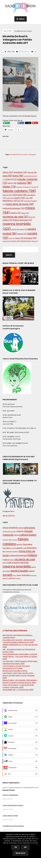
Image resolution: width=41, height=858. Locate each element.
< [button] (5, 275)
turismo (29, 31)
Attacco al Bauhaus (10, 795)
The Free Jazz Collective (16, 630)
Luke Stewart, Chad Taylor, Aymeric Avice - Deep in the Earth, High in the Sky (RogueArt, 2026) (19, 675)
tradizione (7, 241)
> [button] (35, 275)
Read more (20, 853)
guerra (19, 198)
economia (20, 187)
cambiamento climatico (9, 531)
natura (25, 213)
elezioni (28, 187)
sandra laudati (19, 570)
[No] (38, 845)
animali (32, 172)
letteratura (10, 200)
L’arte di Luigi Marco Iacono (13, 805)
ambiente (20, 172)
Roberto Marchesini (22, 220)
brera (17, 175)
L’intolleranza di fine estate (13, 826)
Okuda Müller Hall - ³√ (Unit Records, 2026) (18, 690)
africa (8, 172)
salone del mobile (19, 229)
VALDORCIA (25, 241)
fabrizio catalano (19, 191)
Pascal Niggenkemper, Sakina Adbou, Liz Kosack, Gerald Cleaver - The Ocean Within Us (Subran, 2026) (20, 656)
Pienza (32, 217)
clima (12, 183)
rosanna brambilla (17, 566)
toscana (30, 238)
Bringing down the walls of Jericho (15, 671)
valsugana (32, 155)
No (25, 847)
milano (32, 555)
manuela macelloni (11, 551)
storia (12, 238)
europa (35, 187)
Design (9, 186)
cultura (24, 183)
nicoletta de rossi (20, 31)
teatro (19, 238)
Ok (16, 847)
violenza (34, 241)
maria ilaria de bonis (19, 204)
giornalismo (7, 548)
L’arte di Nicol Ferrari (10, 815)
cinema (11, 179)
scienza (22, 234)
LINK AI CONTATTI (9, 516)
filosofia (7, 195)
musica (15, 213)
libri (20, 201)
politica (8, 220)
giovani (10, 198)
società (7, 575)
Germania (20, 195)
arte (7, 175)
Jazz (29, 198)
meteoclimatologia (14, 208)
